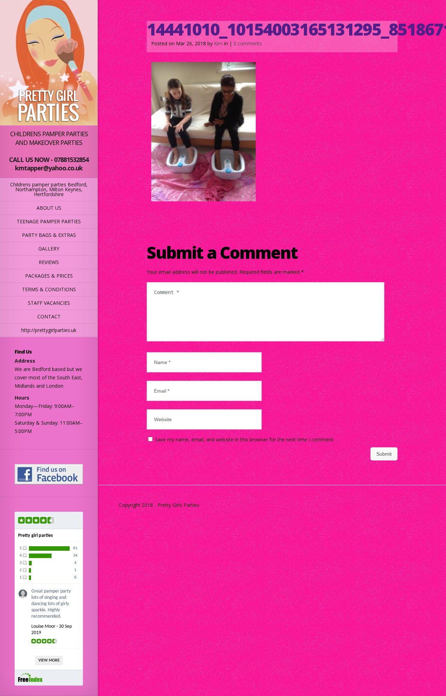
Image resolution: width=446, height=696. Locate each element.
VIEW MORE (49, 660)
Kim (218, 43)
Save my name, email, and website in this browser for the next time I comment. (244, 439)
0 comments (247, 43)
